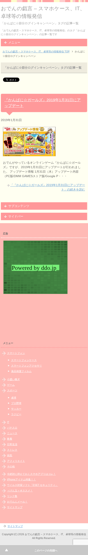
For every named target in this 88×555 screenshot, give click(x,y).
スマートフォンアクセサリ (26, 365)
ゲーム (11, 384)
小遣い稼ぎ (13, 379)
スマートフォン (16, 353)
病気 (9, 455)
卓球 (13, 397)
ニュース (12, 433)
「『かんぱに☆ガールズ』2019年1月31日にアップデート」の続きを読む (47, 187)
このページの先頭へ (45, 550)
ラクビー (16, 414)
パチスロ (12, 427)
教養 (9, 438)
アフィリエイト (16, 461)
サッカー (16, 408)
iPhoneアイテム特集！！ (21, 479)
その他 (11, 466)
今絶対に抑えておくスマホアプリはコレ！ (31, 474)
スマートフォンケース (24, 360)
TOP (36, 51)
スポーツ (12, 390)
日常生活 (12, 444)
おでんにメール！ (17, 501)
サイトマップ (14, 507)
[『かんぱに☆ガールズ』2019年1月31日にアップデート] (29, 154)
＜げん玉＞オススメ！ (20, 490)
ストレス (12, 449)
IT (8, 422)
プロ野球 (16, 403)
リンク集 (12, 496)
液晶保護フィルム (21, 371)
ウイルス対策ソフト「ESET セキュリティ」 (32, 485)
